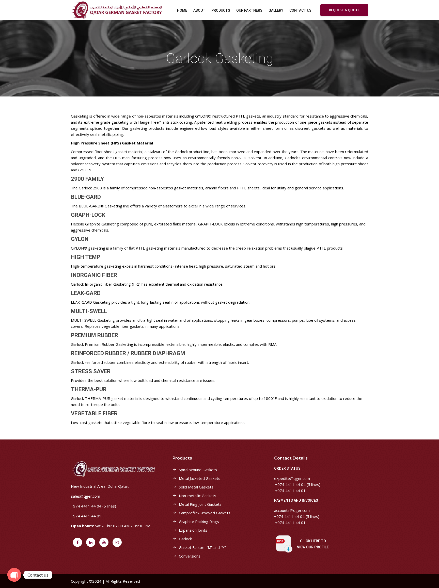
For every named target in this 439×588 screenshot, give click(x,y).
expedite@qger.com (292, 478)
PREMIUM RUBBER (94, 335)
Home (182, 10)
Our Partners (249, 10)
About (199, 10)
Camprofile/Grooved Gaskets (204, 512)
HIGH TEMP (85, 257)
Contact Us (300, 10)
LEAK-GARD (86, 293)
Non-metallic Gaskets (197, 495)
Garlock (185, 538)
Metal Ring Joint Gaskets (200, 504)
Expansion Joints (193, 530)
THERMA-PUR (88, 389)
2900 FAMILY (87, 179)
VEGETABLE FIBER (94, 413)
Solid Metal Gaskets (196, 486)
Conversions (189, 556)
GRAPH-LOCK (88, 215)
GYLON (79, 239)
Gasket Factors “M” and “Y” (202, 547)
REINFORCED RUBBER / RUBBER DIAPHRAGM (128, 353)
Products (220, 10)
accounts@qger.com (292, 510)
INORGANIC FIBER (94, 275)
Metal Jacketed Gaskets (199, 478)
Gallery (276, 10)
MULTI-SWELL (89, 311)
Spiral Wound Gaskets (198, 469)
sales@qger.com (85, 496)
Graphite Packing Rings (199, 521)
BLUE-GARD (86, 197)
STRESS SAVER (91, 371)
